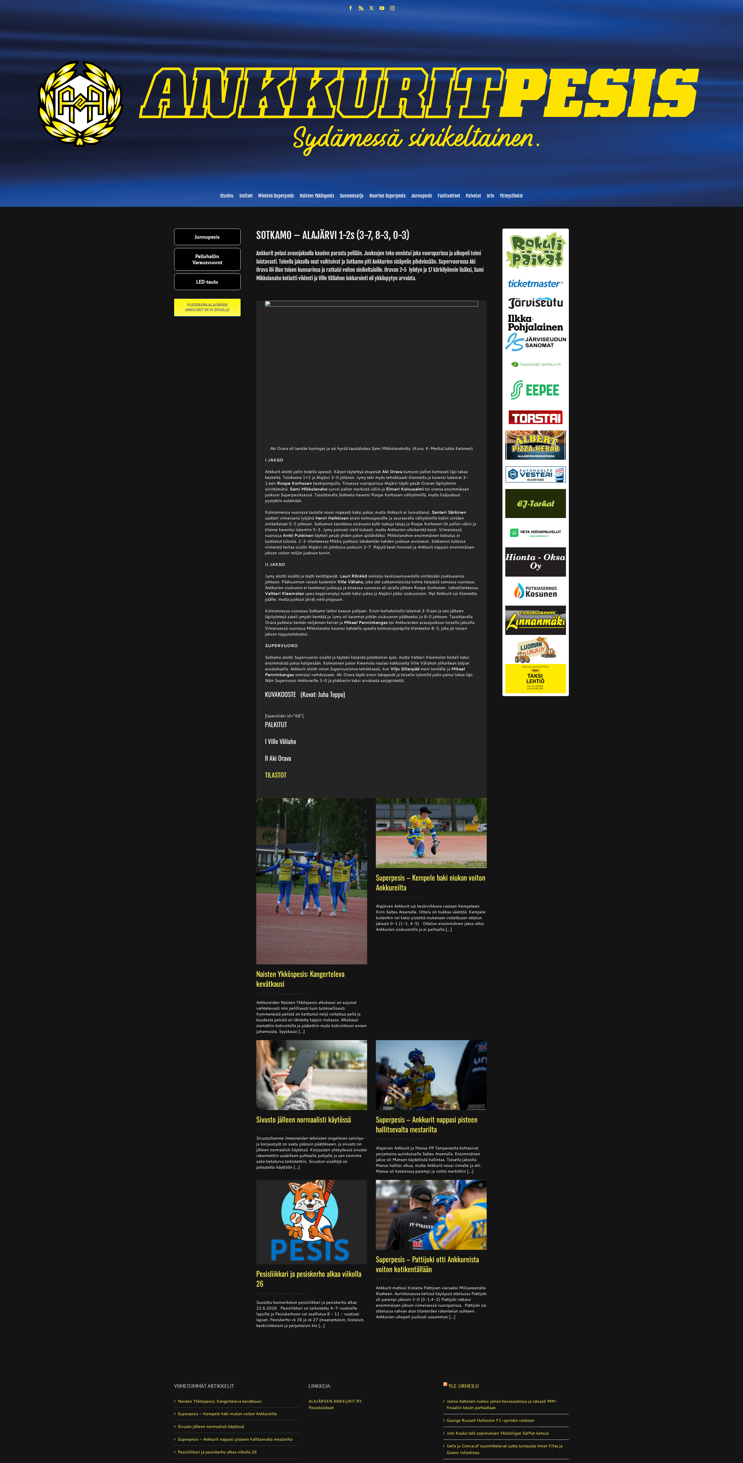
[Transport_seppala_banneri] (535, 359)
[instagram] (392, 8)
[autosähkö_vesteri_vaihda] (535, 462)
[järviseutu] (535, 299)
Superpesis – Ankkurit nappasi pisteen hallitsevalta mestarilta (426, 1124)
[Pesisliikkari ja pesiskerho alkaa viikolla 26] (311, 1222)
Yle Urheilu (463, 1386)
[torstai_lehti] (535, 412)
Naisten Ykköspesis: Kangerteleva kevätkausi (300, 978)
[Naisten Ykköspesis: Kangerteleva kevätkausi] (311, 881)
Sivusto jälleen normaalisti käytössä (303, 1119)
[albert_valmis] (535, 432)
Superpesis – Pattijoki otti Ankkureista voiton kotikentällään (427, 1264)
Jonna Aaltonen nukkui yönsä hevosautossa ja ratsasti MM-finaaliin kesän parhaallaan (502, 1404)
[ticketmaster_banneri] (535, 278)
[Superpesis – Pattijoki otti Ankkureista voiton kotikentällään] (431, 1215)
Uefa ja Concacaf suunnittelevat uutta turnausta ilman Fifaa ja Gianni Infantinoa (504, 1449)
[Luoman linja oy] (535, 637)
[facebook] (350, 8)
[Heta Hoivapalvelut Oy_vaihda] (535, 520)
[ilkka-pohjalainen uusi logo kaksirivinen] (535, 317)
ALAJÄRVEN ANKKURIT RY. (336, 1401)
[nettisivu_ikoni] (535, 233)
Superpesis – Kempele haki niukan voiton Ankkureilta (430, 882)
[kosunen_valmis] (535, 579)
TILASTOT (275, 774)
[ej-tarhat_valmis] (535, 491)
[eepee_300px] (535, 379)
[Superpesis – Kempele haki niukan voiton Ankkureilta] (431, 833)
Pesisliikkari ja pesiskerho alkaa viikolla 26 (308, 1278)
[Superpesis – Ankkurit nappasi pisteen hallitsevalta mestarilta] (431, 1075)
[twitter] (371, 8)
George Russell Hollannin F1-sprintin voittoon (490, 1420)
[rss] (361, 8)
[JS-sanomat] (535, 335)
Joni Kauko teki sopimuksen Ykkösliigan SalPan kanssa (498, 1433)
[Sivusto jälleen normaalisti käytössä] (311, 1075)
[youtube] (382, 8)
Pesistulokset (321, 1408)
